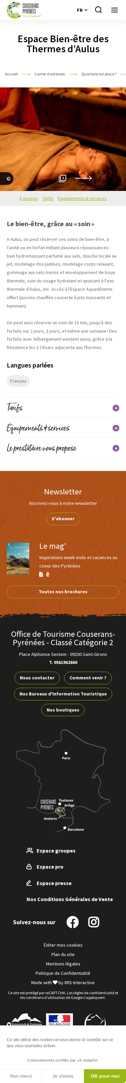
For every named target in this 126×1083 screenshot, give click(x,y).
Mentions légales (63, 964)
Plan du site (63, 954)
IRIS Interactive (80, 982)
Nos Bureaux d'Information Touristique (63, 694)
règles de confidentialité (93, 992)
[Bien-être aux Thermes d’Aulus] (6, 187)
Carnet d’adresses (50, 73)
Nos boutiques (63, 710)
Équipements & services (82, 198)
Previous (46, 178)
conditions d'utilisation (45, 997)
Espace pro (50, 866)
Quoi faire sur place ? (99, 73)
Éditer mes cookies (63, 945)
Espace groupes (56, 850)
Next (83, 178)
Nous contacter (37, 678)
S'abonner (63, 519)
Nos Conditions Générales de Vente (70, 899)
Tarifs (47, 198)
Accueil (11, 73)
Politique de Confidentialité (63, 973)
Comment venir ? (88, 678)
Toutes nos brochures (63, 592)
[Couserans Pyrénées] (24, 10)
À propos (28, 198)
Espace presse (54, 883)
